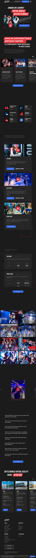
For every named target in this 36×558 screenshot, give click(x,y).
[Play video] (18, 389)
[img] (31, 2)
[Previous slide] (1, 389)
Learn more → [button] (8, 223)
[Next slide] (34, 389)
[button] (10, 25)
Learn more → (9, 195)
